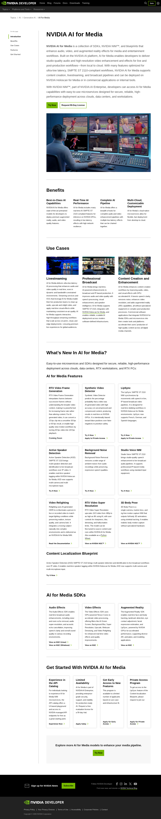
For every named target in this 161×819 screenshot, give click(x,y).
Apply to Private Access (95, 438)
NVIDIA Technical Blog (128, 788)
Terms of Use (63, 810)
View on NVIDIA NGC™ (94, 543)
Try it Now (89, 435)
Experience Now (56, 724)
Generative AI (30, 18)
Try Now (52, 105)
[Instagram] (121, 783)
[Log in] (158, 3)
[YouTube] (135, 783)
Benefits (13, 41)
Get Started (15, 54)
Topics (13, 18)
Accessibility (76, 810)
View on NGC (90, 645)
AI (20, 18)
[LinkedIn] (125, 783)
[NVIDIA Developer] (18, 3)
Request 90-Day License (73, 105)
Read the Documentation (59, 543)
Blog (49, 3)
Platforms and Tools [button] (21, 9)
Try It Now (53, 491)
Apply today (81, 724)
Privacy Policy (29, 810)
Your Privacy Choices (46, 810)
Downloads (75, 3)
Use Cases (14, 45)
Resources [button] (38, 9)
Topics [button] (5, 9)
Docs (65, 3)
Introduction (15, 36)
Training (85, 3)
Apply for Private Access (137, 723)
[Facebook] (117, 783)
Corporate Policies (91, 810)
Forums (57, 3)
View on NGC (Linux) (57, 642)
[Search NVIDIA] (145, 3)
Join (152, 3)
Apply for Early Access (109, 723)
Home (42, 3)
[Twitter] (130, 783)
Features (14, 50)
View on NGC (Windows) (59, 645)
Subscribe (68, 786)
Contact (105, 810)
